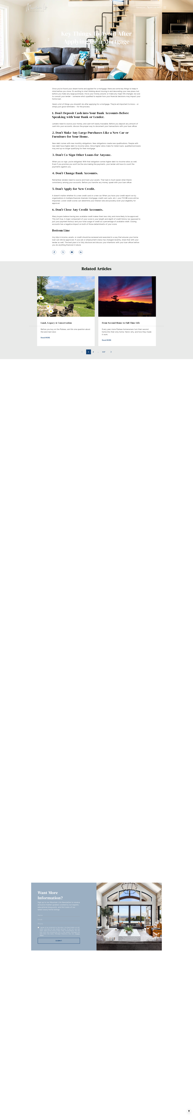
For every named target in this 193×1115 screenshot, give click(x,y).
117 (103, 352)
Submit (59, 941)
